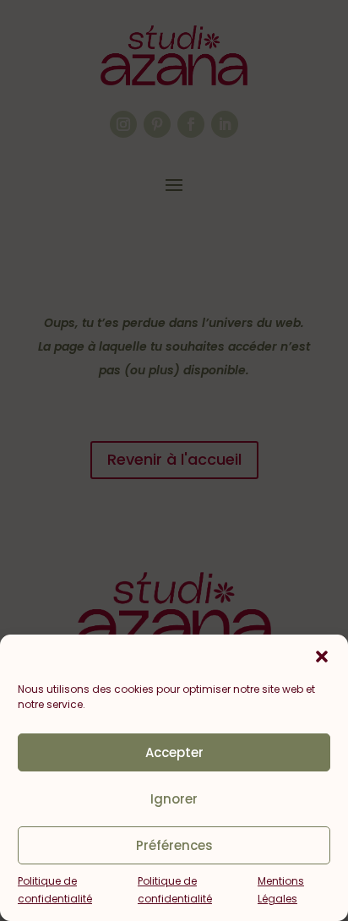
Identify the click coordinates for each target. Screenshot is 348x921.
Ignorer (174, 799)
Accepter (174, 752)
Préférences (174, 845)
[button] (321, 656)
